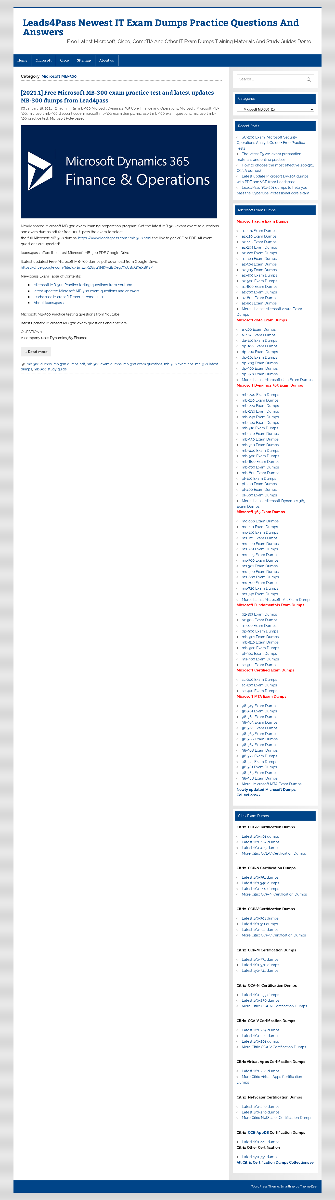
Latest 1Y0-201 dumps (260, 1041)
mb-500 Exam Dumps (260, 456)
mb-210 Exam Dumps (260, 400)
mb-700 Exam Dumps (260, 467)
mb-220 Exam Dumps (260, 406)
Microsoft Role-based (67, 118)
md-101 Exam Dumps (260, 527)
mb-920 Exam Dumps (260, 648)
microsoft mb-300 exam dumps (108, 113)
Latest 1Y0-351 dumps (260, 877)
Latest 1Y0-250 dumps (260, 1000)
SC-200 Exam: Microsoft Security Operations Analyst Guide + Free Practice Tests (271, 143)
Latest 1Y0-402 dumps (260, 842)
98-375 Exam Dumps (259, 761)
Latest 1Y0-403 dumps (260, 848)
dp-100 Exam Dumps (259, 346)
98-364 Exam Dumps (259, 728)
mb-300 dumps (39, 364)
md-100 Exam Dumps (260, 521)
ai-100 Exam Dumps (259, 329)
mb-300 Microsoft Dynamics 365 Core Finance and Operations (128, 108)
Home (22, 60)
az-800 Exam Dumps (259, 298)
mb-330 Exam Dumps (260, 439)
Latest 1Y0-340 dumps (260, 883)
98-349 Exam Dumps (259, 706)
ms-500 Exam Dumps (260, 571)
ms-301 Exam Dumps (260, 566)
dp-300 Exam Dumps (260, 368)
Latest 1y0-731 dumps (260, 1157)
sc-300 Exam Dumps (259, 685)
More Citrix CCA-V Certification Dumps (274, 1047)
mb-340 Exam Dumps (260, 445)
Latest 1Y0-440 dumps (260, 1142)
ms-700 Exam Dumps (260, 583)
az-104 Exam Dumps (259, 230)
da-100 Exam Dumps (259, 340)
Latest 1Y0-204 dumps (260, 1071)
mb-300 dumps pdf (69, 364)
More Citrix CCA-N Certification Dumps (274, 1006)
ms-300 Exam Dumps (260, 560)
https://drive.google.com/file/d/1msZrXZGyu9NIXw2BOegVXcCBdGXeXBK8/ (87, 267)
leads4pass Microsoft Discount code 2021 (68, 297)
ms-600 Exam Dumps (260, 577)
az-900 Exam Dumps (259, 620)
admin (64, 108)
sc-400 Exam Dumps (259, 691)
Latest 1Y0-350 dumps (260, 888)
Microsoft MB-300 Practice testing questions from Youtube (83, 285)
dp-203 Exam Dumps (260, 363)
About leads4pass (49, 303)
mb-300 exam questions (142, 364)
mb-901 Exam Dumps (260, 637)
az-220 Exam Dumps (259, 253)
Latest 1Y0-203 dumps (260, 1030)
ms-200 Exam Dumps (260, 544)
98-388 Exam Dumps (260, 778)
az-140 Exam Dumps (259, 242)
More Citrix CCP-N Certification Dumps (274, 894)
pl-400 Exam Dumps (259, 489)
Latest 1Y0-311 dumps (260, 924)
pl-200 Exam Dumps (259, 484)
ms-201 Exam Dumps (260, 549)
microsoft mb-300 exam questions (163, 113)
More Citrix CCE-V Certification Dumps (274, 853)
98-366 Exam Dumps (260, 739)
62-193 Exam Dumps (259, 614)
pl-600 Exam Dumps (259, 495)
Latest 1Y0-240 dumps (260, 1112)
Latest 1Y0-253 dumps (260, 995)
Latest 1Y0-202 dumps (260, 1036)
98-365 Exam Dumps (259, 734)
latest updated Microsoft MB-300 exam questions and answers (86, 291)
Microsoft (44, 60)
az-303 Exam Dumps (259, 258)
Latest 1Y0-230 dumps (260, 1106)
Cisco (64, 60)
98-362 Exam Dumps (259, 717)
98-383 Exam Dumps (259, 773)
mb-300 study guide (50, 369)
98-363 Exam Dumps (259, 722)
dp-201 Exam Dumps (259, 357)
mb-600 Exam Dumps (260, 461)
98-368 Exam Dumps (260, 750)
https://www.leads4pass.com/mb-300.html (114, 238)
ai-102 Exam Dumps (258, 335)
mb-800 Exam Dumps (260, 473)
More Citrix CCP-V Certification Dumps (274, 935)
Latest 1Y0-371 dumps (260, 959)
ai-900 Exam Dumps (259, 625)
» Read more (36, 352)
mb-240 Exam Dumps (260, 417)
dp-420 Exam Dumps (260, 374)
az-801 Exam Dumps (259, 303)
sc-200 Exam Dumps (259, 679)
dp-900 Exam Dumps (260, 631)
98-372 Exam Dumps (259, 756)
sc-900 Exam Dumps (259, 665)
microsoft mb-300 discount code (55, 113)
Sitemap (84, 60)
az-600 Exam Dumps (259, 286)
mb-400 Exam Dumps (260, 450)
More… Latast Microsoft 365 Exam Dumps (276, 599)
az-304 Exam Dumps (259, 264)
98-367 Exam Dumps (259, 745)
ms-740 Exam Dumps (260, 594)
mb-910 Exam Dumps (260, 642)
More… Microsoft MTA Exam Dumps (271, 784)
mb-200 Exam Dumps (260, 394)
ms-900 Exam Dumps (260, 659)
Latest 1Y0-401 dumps (260, 836)
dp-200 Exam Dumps (260, 352)
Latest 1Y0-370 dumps (260, 965)
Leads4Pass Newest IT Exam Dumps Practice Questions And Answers (161, 27)
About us (106, 60)
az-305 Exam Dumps (259, 270)
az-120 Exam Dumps (259, 236)
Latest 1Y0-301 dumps (260, 918)
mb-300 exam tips (178, 364)
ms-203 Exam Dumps (260, 555)
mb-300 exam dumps (104, 364)
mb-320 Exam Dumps (260, 433)
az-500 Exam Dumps (259, 281)
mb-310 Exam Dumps (260, 428)
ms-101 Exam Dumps (259, 538)
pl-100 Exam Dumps (259, 478)
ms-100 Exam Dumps (260, 532)
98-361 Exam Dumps (259, 711)
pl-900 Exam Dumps (259, 653)
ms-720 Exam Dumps (260, 588)
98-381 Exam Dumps (259, 767)
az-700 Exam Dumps (259, 292)
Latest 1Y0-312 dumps (260, 929)
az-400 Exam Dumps (259, 275)
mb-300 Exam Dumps (260, 422)
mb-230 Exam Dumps (260, 411)
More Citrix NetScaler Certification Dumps (277, 1117)
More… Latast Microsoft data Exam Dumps (277, 380)
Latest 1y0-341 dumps (260, 970)
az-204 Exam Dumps (259, 247)
